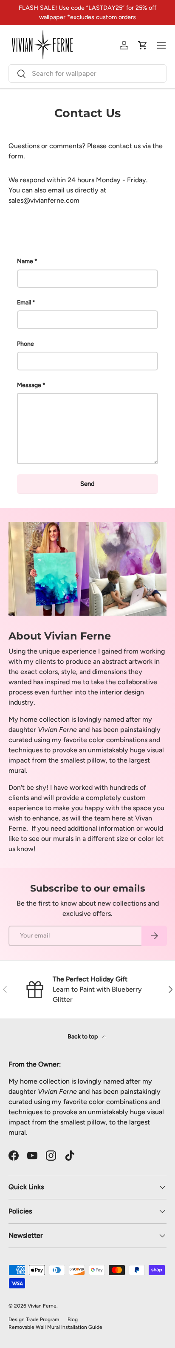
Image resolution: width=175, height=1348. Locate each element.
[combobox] (87, 73)
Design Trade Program (33, 1319)
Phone (25, 343)
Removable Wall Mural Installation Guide (55, 1327)
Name (25, 261)
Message (29, 385)
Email (24, 302)
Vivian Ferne (42, 1306)
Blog (73, 1319)
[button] (142, 45)
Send (87, 484)
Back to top (83, 1036)
